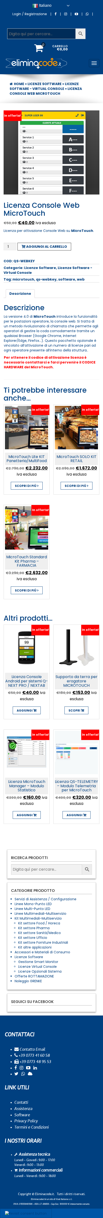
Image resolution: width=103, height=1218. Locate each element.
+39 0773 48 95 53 (35, 1062)
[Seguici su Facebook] (55, 14)
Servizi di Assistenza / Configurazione (45, 899)
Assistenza (23, 1109)
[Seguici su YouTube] (76, 14)
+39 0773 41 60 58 (34, 1055)
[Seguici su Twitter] (16, 1074)
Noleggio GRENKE (28, 981)
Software (22, 1115)
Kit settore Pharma (34, 928)
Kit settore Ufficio (32, 937)
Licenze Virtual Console (37, 966)
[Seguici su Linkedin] (35, 1068)
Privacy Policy (26, 1121)
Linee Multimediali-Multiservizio (40, 913)
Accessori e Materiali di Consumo (42, 952)
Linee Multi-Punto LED (32, 908)
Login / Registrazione (29, 14)
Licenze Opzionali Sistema (40, 971)
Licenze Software (45, 83)
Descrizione (20, 293)
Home (19, 83)
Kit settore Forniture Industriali (43, 942)
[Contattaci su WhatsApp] (87, 14)
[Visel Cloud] (30, 1074)
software (66, 279)
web (81, 279)
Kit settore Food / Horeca (39, 923)
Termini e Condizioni (31, 1127)
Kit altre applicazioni (35, 947)
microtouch (23, 279)
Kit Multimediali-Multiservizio (38, 918)
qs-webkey (46, 279)
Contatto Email (32, 1049)
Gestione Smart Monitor (38, 961)
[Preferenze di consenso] (26, 1213)
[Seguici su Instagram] (65, 14)
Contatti (21, 1102)
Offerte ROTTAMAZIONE (34, 976)
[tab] (20, 293)
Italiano (45, 5)
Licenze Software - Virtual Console (44, 86)
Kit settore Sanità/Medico (39, 932)
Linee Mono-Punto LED (33, 904)
